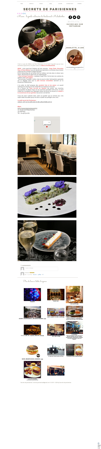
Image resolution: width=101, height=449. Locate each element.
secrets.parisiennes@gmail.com (41, 382)
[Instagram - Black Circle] (78, 17)
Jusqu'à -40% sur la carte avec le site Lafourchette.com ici (35, 102)
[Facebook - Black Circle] (70, 17)
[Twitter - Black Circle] (74, 17)
